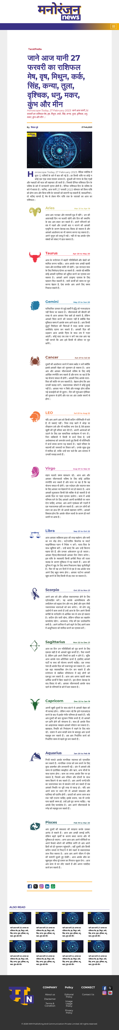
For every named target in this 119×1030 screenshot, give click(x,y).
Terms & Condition (50, 1004)
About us (50, 994)
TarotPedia (35, 49)
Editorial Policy (69, 995)
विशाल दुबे (34, 127)
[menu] (113, 26)
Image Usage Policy (69, 1003)
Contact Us (88, 994)
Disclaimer (50, 999)
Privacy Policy (69, 1011)
